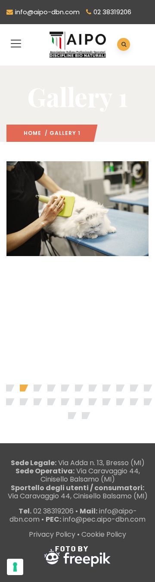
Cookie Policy (103, 534)
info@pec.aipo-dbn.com (104, 519)
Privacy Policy (52, 534)
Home (32, 133)
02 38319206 (112, 11)
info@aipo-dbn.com (47, 11)
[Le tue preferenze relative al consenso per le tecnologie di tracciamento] (15, 567)
